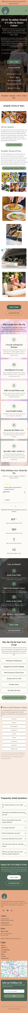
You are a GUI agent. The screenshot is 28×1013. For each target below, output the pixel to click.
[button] (25, 10)
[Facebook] (8, 910)
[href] (14, 969)
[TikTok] (12, 910)
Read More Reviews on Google (10, 510)
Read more (7, 493)
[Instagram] (4, 910)
